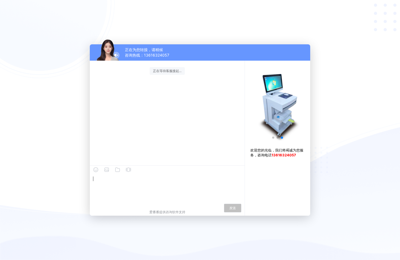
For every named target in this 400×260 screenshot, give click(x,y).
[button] (273, 138)
